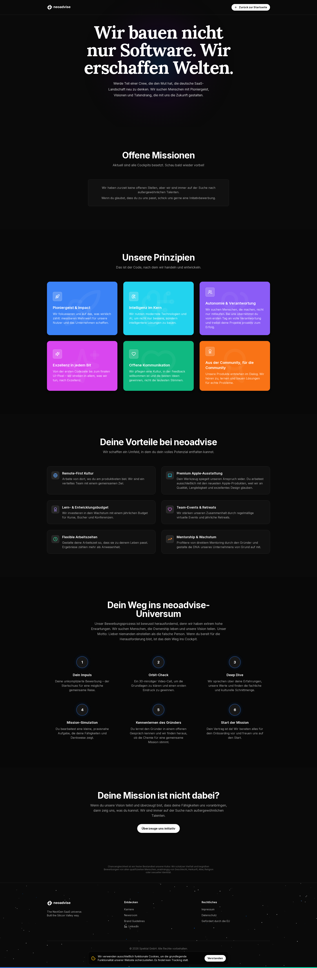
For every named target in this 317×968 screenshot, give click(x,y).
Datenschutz (209, 915)
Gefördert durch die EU (216, 921)
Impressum (208, 909)
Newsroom (130, 915)
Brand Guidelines (134, 921)
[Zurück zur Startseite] (58, 7)
